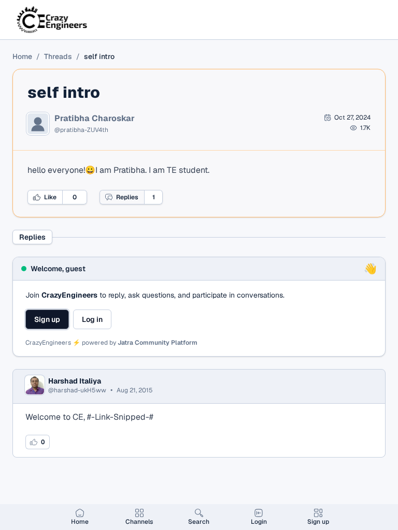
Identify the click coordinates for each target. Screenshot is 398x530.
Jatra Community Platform (157, 342)
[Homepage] (53, 19)
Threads (58, 56)
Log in (92, 319)
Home (22, 56)
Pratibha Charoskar (94, 118)
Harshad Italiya (74, 381)
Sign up (47, 319)
